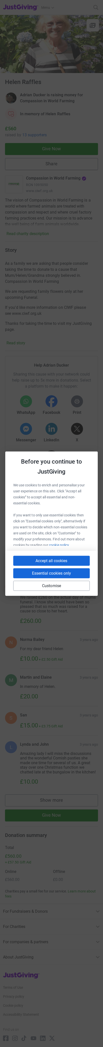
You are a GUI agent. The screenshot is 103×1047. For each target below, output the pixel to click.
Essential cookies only (51, 573)
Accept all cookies (51, 560)
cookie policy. (59, 545)
